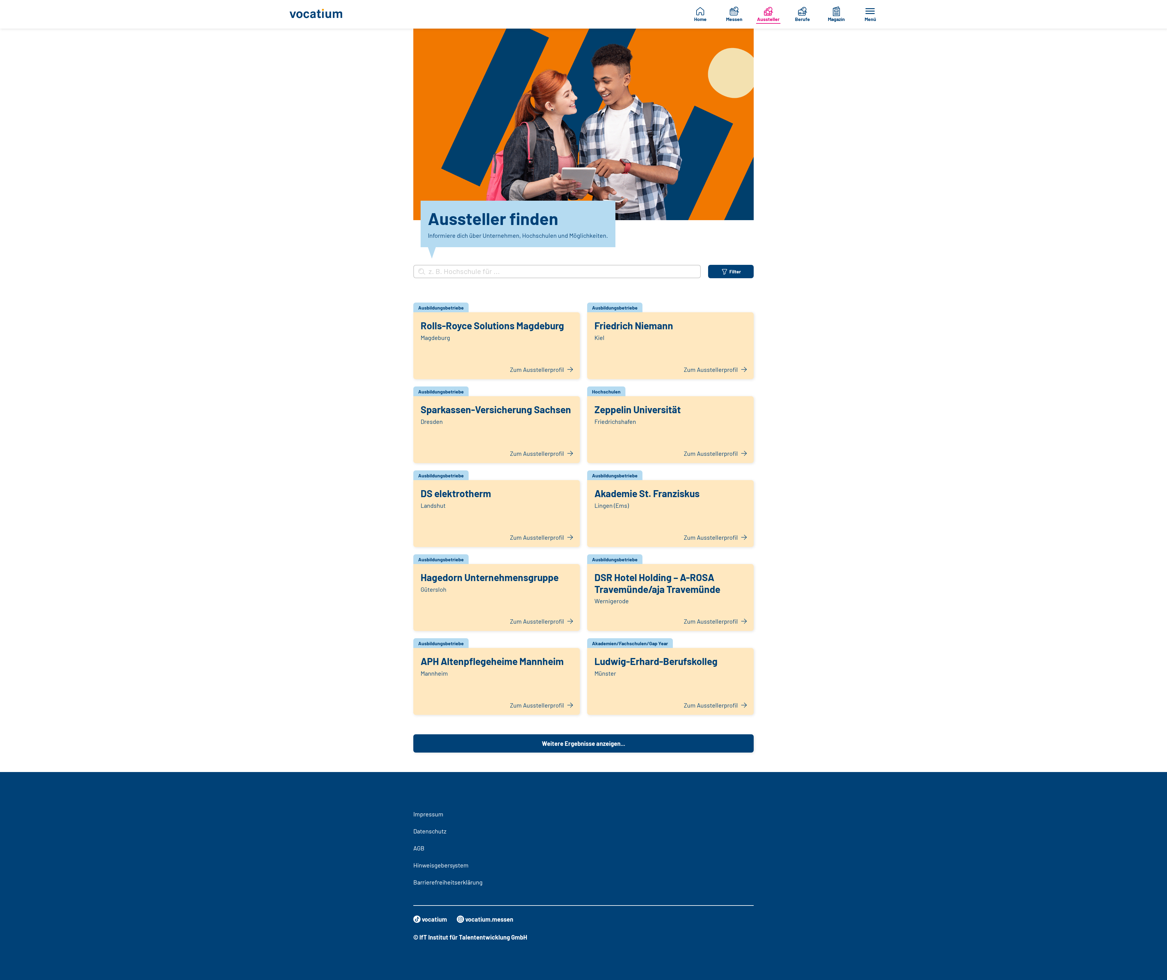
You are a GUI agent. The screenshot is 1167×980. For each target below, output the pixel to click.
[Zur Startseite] (320, 14)
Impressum (428, 814)
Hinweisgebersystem (441, 865)
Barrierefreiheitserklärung (448, 882)
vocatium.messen (489, 919)
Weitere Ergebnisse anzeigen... (583, 743)
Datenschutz (429, 831)
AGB (419, 848)
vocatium (434, 919)
